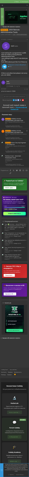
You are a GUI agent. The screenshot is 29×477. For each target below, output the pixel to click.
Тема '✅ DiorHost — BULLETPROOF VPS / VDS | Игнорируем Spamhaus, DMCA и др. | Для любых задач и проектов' (16, 225)
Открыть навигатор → (14, 213)
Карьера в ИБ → (10, 294)
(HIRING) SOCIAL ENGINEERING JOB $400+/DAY (14, 119)
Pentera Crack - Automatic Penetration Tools (13, 157)
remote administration (22, 34)
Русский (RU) (13, 369)
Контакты (4, 372)
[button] (2, 5)
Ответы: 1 (10, 39)
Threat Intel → (9, 275)
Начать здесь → (10, 187)
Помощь (3, 374)
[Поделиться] (27, 39)
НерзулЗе (9, 125)
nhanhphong (8, 159)
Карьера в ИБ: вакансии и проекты (16, 122)
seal (3, 34)
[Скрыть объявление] (26, 10)
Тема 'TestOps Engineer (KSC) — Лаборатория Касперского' (13, 255)
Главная (9, 374)
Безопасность (18, 372)
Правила (10, 372)
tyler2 (6, 122)
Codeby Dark (4, 369)
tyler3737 (7, 134)
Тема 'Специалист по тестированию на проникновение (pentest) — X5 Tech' (15, 233)
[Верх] (12, 374)
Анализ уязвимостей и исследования (13, 160)
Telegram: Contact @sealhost (17, 65)
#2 (27, 89)
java (14, 34)
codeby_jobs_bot (8, 146)
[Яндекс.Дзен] (21, 100)
